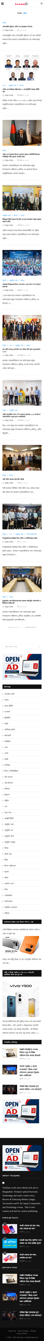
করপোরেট (7, 735)
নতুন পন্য (7, 812)
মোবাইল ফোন (9, 883)
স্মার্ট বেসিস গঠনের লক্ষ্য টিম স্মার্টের (13, 479)
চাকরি (6, 759)
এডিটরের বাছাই (9, 729)
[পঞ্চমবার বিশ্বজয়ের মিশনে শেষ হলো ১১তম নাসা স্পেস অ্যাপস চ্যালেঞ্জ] (22, 263)
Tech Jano (20, 1337)
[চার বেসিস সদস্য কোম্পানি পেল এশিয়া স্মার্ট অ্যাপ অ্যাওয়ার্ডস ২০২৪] (22, 328)
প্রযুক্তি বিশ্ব (9, 836)
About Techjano (23, 1331)
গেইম (6, 753)
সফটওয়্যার (8, 901)
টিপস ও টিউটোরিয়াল (11, 771)
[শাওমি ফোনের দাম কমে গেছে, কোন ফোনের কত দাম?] (9, 1229)
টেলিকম (7, 789)
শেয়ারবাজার (8, 895)
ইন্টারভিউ (7, 718)
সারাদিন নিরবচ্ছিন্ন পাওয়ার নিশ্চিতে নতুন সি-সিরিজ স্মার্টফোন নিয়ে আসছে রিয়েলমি (30, 1052)
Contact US (12, 1331)
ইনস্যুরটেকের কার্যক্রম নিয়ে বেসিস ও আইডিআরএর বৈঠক (19, 538)
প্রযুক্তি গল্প (8, 830)
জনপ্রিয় (7, 765)
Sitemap (33, 1331)
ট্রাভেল (6, 794)
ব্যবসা (22, 215)
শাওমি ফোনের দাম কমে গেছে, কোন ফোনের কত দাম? (30, 1227)
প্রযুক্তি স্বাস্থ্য (9, 842)
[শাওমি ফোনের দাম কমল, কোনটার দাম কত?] (9, 1258)
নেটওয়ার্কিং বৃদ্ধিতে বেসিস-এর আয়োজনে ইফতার (17, 27)
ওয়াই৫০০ (34, 1033)
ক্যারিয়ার (7, 741)
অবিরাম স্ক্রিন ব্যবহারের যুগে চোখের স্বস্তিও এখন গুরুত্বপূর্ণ (30, 1087)
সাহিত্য (6, 913)
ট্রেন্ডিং (6, 800)
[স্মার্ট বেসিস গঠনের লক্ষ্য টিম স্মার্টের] (22, 458)
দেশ (3, 85)
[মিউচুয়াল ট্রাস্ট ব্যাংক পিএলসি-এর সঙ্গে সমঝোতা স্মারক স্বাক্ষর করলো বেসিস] (22, 198)
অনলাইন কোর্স (9, 694)
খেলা (5, 747)
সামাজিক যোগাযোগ (10, 907)
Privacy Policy (22, 1333)
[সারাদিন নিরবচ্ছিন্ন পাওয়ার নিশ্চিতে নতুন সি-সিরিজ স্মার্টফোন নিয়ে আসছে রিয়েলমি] (9, 1053)
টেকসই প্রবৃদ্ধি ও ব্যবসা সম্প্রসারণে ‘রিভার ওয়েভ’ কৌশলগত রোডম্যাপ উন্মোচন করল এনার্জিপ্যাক (29, 1071)
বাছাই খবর (7, 854)
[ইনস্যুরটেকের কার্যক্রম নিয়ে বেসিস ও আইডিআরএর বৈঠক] (22, 516)
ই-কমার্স (7, 711)
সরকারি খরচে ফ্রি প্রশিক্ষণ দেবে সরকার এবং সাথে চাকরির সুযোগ (31, 1241)
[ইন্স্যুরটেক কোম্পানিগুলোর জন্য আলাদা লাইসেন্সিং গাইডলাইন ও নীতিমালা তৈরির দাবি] (22, 579)
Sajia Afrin (9, 30)
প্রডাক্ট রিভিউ (9, 818)
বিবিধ (6, 860)
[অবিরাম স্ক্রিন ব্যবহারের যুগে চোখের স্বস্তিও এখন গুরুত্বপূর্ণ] (9, 1089)
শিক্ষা (6, 889)
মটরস (6, 877)
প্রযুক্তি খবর (12, 85)
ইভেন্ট (4, 23)
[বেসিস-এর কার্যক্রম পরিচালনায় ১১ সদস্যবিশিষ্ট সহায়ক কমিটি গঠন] (22, 68)
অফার (6, 700)
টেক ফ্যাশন (8, 777)
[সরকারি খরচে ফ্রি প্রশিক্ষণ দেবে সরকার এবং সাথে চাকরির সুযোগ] (9, 1243)
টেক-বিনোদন (8, 783)
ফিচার (21, 85)
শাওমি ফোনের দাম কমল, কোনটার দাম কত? (28, 1256)
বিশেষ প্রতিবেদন (32, 534)
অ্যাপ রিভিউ (8, 706)
